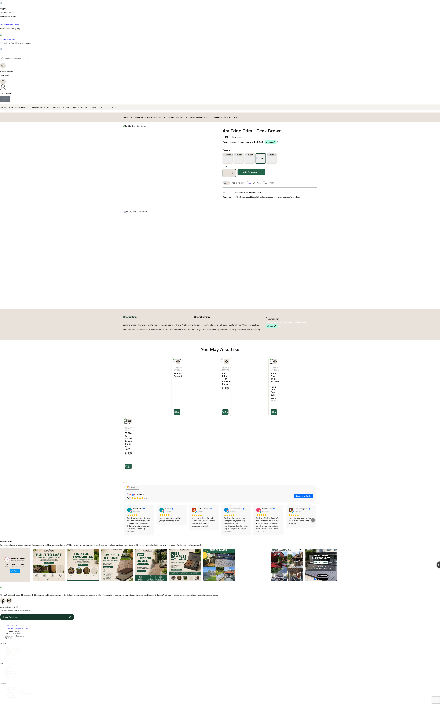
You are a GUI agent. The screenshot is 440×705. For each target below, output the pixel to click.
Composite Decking (16, 107)
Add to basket (250, 172)
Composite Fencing (38, 107)
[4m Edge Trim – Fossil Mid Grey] (249, 158)
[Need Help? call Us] (3, 66)
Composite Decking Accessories (148, 117)
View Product (176, 412)
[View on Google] (129, 510)
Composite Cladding (60, 107)
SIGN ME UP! (70, 617)
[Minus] (225, 173)
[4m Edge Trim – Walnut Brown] (271, 158)
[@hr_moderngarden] (7, 559)
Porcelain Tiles (80, 107)
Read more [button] (131, 531)
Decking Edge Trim (175, 117)
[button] (127, 520)
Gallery (104, 107)
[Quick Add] (178, 361)
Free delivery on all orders (10, 25)
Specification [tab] (202, 317)
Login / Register (6, 93)
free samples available (8, 39)
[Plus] (232, 173)
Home (3, 107)
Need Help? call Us (7, 72)
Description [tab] (130, 317)
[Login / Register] (3, 87)
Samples (95, 107)
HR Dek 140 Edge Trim (199, 117)
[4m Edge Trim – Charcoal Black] (227, 158)
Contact (114, 107)
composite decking (166, 325)
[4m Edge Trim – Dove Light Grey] (238, 158)
